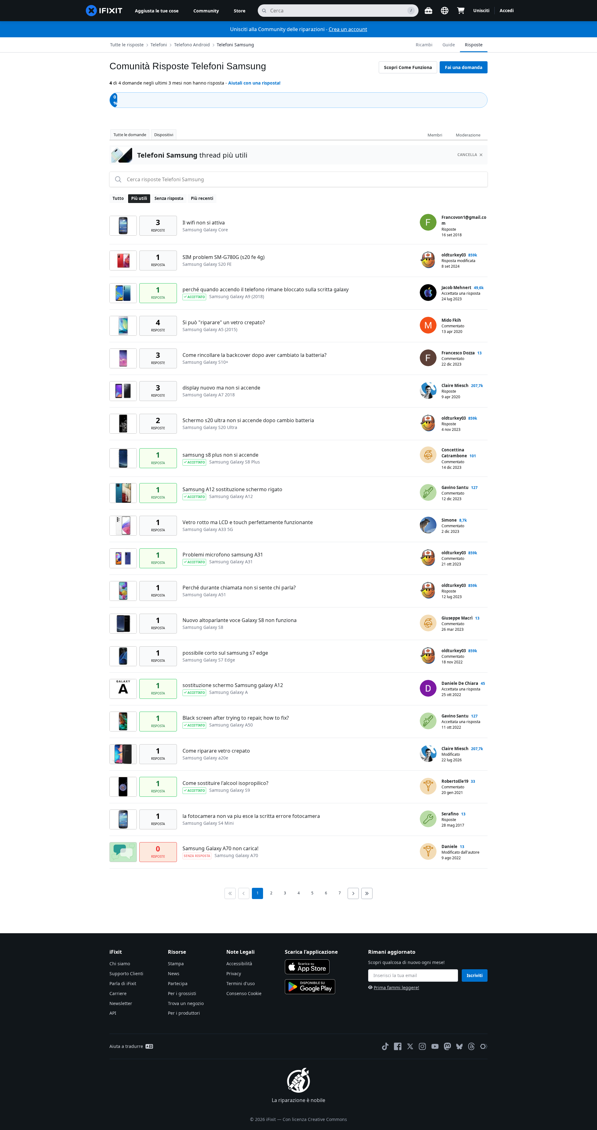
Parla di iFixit (122, 983)
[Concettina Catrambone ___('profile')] (428, 454)
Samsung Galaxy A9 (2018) (236, 296)
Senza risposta (169, 198)
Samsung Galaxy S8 (203, 627)
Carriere (118, 993)
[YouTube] (435, 1046)
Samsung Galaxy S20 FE (207, 264)
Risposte (474, 45)
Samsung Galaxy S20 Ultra (210, 427)
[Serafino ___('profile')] (428, 818)
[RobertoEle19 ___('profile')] (428, 786)
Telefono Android (192, 45)
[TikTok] (385, 1046)
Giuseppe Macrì (457, 618)
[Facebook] (397, 1046)
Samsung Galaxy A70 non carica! (220, 848)
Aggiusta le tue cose (156, 11)
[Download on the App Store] (307, 966)
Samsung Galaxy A (228, 692)
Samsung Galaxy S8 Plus (234, 462)
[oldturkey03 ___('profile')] (428, 259)
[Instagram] (422, 1046)
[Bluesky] (459, 1046)
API (112, 1013)
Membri (435, 135)
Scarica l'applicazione (311, 951)
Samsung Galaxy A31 (231, 562)
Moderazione (468, 135)
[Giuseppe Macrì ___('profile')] (428, 623)
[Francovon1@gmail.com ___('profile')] (428, 222)
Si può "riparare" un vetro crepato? (224, 322)
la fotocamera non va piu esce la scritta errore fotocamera (251, 816)
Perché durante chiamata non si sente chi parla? (239, 587)
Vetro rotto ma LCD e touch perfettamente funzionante (248, 522)
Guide (448, 45)
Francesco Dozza (458, 353)
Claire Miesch (455, 385)
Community (206, 11)
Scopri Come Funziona (408, 67)
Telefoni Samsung (235, 45)
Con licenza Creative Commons (315, 1119)
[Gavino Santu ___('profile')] (428, 492)
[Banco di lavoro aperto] (428, 10)
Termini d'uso (240, 983)
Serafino (450, 814)
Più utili (139, 198)
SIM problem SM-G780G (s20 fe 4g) (224, 257)
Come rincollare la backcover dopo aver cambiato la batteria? (254, 355)
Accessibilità (239, 963)
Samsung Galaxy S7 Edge (209, 660)
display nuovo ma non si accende (221, 387)
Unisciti (481, 10)
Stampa (176, 963)
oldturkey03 (454, 255)
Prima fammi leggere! (396, 987)
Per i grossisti (182, 993)
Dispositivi (163, 134)
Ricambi (424, 45)
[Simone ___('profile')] (428, 525)
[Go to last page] (367, 893)
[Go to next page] (353, 893)
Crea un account (348, 29)
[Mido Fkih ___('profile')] (428, 325)
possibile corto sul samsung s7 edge (225, 652)
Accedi (507, 10)
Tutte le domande (129, 134)
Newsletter (120, 1003)
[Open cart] (461, 10)
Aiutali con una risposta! (254, 83)
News (173, 973)
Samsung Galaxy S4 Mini (208, 823)
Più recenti (202, 198)
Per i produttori (184, 1013)
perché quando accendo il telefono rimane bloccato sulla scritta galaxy (266, 289)
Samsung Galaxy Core (205, 230)
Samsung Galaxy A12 (231, 496)
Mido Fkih (451, 320)
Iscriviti (475, 975)
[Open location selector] (444, 10)
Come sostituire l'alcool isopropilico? (225, 783)
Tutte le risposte (127, 45)
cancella (467, 154)
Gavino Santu (455, 487)
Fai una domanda (463, 67)
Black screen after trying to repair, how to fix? (236, 717)
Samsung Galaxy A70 (236, 855)
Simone (449, 520)
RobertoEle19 (455, 781)
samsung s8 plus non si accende (220, 454)
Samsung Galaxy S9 (229, 790)
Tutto (118, 198)
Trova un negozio (186, 1003)
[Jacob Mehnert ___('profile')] (428, 292)
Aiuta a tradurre (126, 1046)
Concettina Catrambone (454, 453)
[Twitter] (410, 1046)
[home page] (104, 10)
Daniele (449, 846)
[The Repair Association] (484, 1046)
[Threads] (471, 1046)
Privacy (233, 973)
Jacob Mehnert (456, 287)
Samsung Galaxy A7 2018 (209, 395)
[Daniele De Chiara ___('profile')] (428, 688)
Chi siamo (119, 963)
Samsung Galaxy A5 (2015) (210, 329)
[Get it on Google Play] (310, 986)
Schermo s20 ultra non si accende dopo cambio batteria (248, 420)
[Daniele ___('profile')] (428, 851)
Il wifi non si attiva (204, 222)
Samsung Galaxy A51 (204, 594)
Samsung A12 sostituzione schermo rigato (232, 489)
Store (239, 11)
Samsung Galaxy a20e (205, 758)
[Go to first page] (230, 893)
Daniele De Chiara (460, 683)
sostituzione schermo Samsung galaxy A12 (233, 685)
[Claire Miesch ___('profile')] (428, 390)
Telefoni (158, 45)
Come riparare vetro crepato (216, 750)
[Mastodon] (447, 1046)
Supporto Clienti (126, 973)
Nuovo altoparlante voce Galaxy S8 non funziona (240, 620)
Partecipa (177, 983)
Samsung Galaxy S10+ (205, 362)
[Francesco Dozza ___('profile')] (428, 357)
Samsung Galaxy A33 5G (208, 529)
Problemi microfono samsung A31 (223, 554)
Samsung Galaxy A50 (231, 725)
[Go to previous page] (243, 893)
